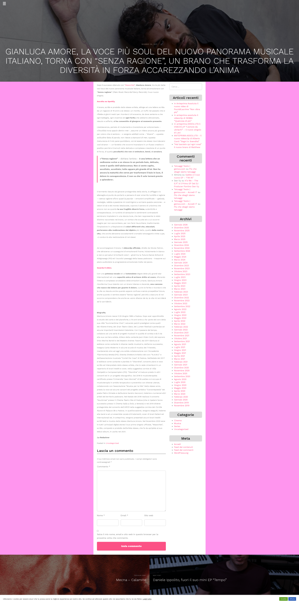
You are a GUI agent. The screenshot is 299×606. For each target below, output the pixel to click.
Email (124, 515)
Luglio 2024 (179, 254)
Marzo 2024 (179, 259)
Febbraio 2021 (181, 362)
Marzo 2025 (179, 239)
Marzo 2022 (179, 324)
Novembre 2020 (182, 370)
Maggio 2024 (180, 257)
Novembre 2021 (181, 335)
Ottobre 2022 (180, 303)
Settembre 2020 (182, 376)
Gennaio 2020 (181, 399)
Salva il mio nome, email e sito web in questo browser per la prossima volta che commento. (127, 536)
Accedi (177, 444)
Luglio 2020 (179, 382)
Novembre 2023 (182, 268)
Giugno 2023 (180, 280)
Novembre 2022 (182, 300)
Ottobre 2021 (180, 338)
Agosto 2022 (180, 309)
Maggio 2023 (180, 283)
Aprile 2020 (179, 391)
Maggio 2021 (180, 353)
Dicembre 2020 (181, 367)
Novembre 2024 (182, 248)
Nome (101, 515)
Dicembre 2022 (181, 297)
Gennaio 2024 (181, 262)
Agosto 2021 (180, 344)
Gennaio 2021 (180, 364)
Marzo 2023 (179, 289)
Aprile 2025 (179, 236)
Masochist (129, 85)
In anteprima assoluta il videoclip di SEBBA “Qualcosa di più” (186, 118)
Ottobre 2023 (180, 271)
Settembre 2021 (182, 341)
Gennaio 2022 (181, 329)
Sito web (148, 515)
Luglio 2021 (179, 347)
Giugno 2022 (180, 315)
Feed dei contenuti (183, 447)
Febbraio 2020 (181, 397)
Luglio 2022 (179, 312)
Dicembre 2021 (181, 332)
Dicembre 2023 (181, 265)
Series (177, 426)
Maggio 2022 (180, 318)
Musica (177, 423)
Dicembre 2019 (181, 402)
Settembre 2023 (182, 274)
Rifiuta (292, 599)
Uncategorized (112, 443)
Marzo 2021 (179, 359)
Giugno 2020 (180, 385)
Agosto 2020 (180, 379)
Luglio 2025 (179, 233)
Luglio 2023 (179, 277)
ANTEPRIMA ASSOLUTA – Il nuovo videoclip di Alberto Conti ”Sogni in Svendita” (187, 138)
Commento (103, 466)
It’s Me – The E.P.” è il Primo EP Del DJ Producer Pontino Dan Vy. (186, 183)
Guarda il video (104, 268)
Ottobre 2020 (180, 373)
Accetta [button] (283, 599)
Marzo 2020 (179, 394)
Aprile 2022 (179, 321)
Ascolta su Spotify (106, 101)
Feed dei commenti (183, 450)
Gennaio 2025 (181, 242)
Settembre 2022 (182, 306)
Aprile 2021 (179, 356)
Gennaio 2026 (181, 224)
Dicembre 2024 (181, 245)
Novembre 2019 (181, 405)
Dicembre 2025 (181, 227)
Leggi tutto (147, 599)
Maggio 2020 (180, 388)
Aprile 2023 (179, 286)
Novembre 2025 (182, 230)
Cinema (178, 420)
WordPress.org (181, 453)
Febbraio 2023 (181, 292)
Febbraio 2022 (181, 327)
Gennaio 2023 (181, 294)
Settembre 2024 (182, 251)
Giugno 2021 (180, 350)
